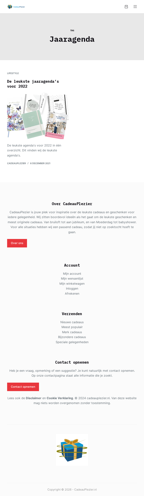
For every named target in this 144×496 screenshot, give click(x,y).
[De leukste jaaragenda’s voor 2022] (38, 116)
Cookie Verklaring (60, 398)
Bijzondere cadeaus (72, 337)
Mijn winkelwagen (72, 283)
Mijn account (72, 273)
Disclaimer (33, 398)
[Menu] (135, 6)
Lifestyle (13, 73)
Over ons (17, 243)
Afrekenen (72, 293)
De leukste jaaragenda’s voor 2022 (33, 84)
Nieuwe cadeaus (72, 322)
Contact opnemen (23, 386)
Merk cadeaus (72, 332)
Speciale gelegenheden (72, 342)
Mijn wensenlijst (72, 278)
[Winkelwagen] (126, 6)
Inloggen (72, 288)
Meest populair (72, 327)
